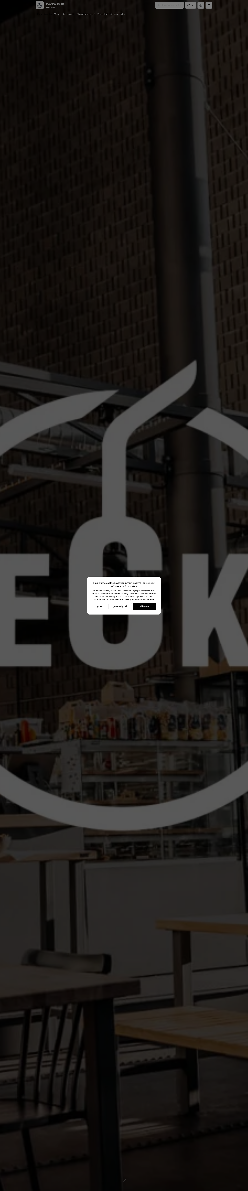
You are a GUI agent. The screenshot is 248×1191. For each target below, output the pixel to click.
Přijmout (144, 606)
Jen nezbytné (120, 606)
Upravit (99, 606)
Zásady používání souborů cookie (139, 599)
